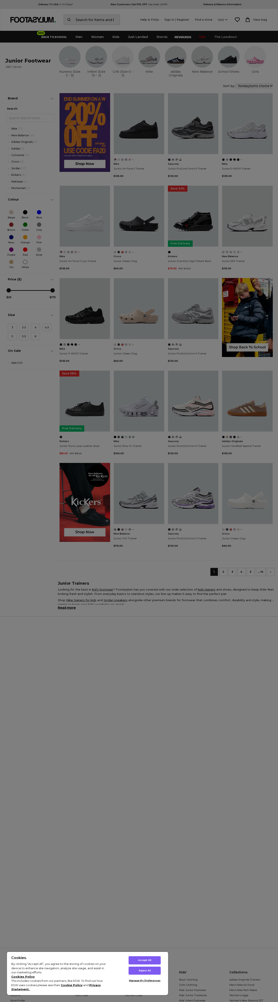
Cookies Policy (23, 976)
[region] (87, 973)
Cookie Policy (72, 985)
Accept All (144, 960)
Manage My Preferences (145, 980)
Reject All (145, 970)
